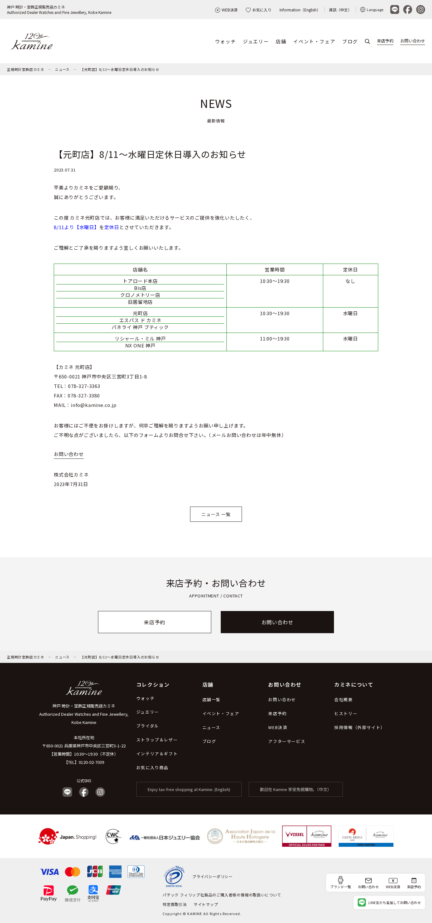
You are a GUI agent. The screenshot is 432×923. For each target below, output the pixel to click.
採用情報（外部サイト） (359, 727)
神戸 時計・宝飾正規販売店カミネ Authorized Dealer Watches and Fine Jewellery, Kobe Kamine (83, 714)
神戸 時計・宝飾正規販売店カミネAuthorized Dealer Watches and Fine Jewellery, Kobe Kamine (59, 9)
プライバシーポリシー (212, 876)
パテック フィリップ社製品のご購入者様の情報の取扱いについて (222, 894)
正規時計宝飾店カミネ (25, 69)
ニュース (62, 69)
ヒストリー (345, 713)
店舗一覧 (211, 699)
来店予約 (385, 41)
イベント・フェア (314, 41)
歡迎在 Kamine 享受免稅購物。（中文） (295, 789)
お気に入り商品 (152, 767)
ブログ (350, 41)
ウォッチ (225, 41)
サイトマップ (206, 904)
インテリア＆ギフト (157, 754)
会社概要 (343, 699)
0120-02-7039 (91, 762)
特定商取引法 (175, 904)
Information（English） (300, 9)
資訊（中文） (340, 9)
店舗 (281, 41)
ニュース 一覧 (216, 514)
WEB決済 (230, 9)
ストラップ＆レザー (157, 740)
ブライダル (147, 726)
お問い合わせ (412, 41)
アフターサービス (286, 741)
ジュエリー (256, 41)
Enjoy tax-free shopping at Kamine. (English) (189, 789)
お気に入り (261, 9)
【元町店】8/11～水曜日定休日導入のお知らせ (119, 69)
